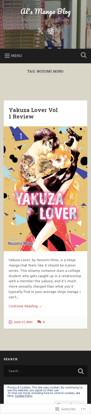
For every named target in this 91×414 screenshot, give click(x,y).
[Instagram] (50, 30)
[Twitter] (40, 30)
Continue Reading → (25, 306)
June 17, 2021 (23, 322)
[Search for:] (46, 371)
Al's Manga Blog (45, 11)
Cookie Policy (23, 395)
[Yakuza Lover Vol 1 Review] (46, 188)
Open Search (83, 55)
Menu (16, 56)
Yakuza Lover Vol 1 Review (33, 113)
